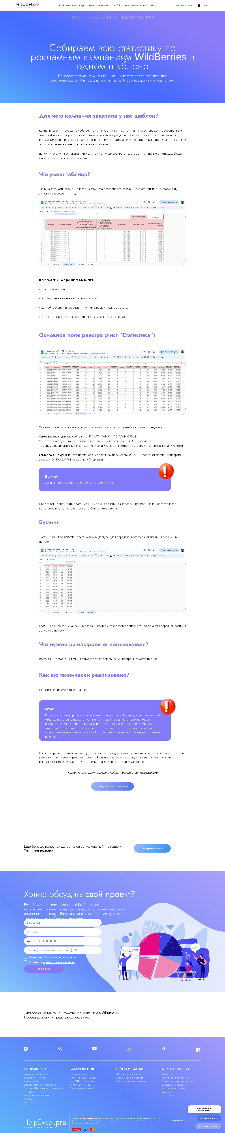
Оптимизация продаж (82, 1074)
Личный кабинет (184, 5)
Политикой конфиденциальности (60, 957)
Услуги (82, 5)
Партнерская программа (175, 1077)
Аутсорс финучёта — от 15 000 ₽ (104, 5)
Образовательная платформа (40, 1084)
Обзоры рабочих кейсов (129, 1077)
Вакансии (166, 1074)
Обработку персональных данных (59, 961)
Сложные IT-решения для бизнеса (44, 1088)
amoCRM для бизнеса (83, 1081)
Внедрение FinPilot (35, 1077)
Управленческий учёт (36, 1074)
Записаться (44, 969)
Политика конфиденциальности (179, 1081)
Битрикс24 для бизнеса (83, 1077)
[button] (112, 786)
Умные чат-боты (32, 1081)
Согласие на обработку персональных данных (174, 1086)
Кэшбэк (28, 1099)
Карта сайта (167, 1095)
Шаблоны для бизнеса (128, 1074)
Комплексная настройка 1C (39, 1095)
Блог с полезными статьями (131, 1081)
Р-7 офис (29, 1092)
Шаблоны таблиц (67, 5)
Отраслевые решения (82, 1088)
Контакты (166, 1092)
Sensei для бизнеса (81, 1084)
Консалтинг (30, 1102)
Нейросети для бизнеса (135, 5)
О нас (153, 5)
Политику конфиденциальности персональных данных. (140, 1118)
